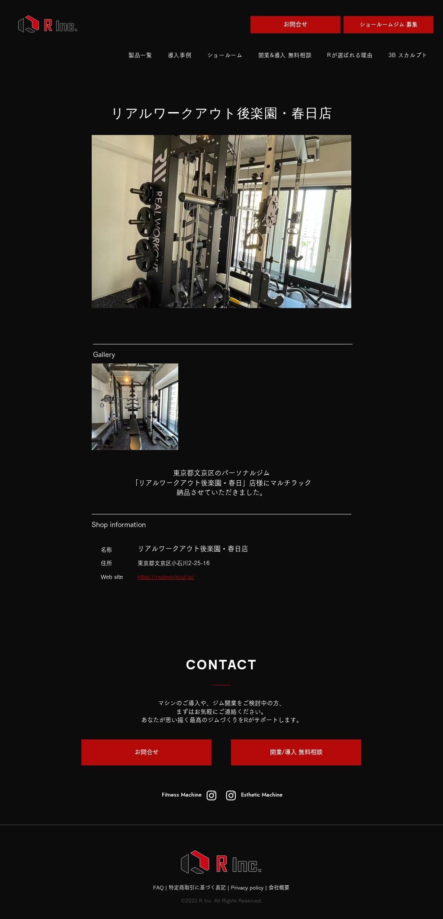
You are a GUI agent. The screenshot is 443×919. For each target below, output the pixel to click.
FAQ (158, 887)
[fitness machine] (211, 795)
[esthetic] (231, 795)
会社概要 (279, 887)
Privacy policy (247, 887)
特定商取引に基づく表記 (197, 887)
